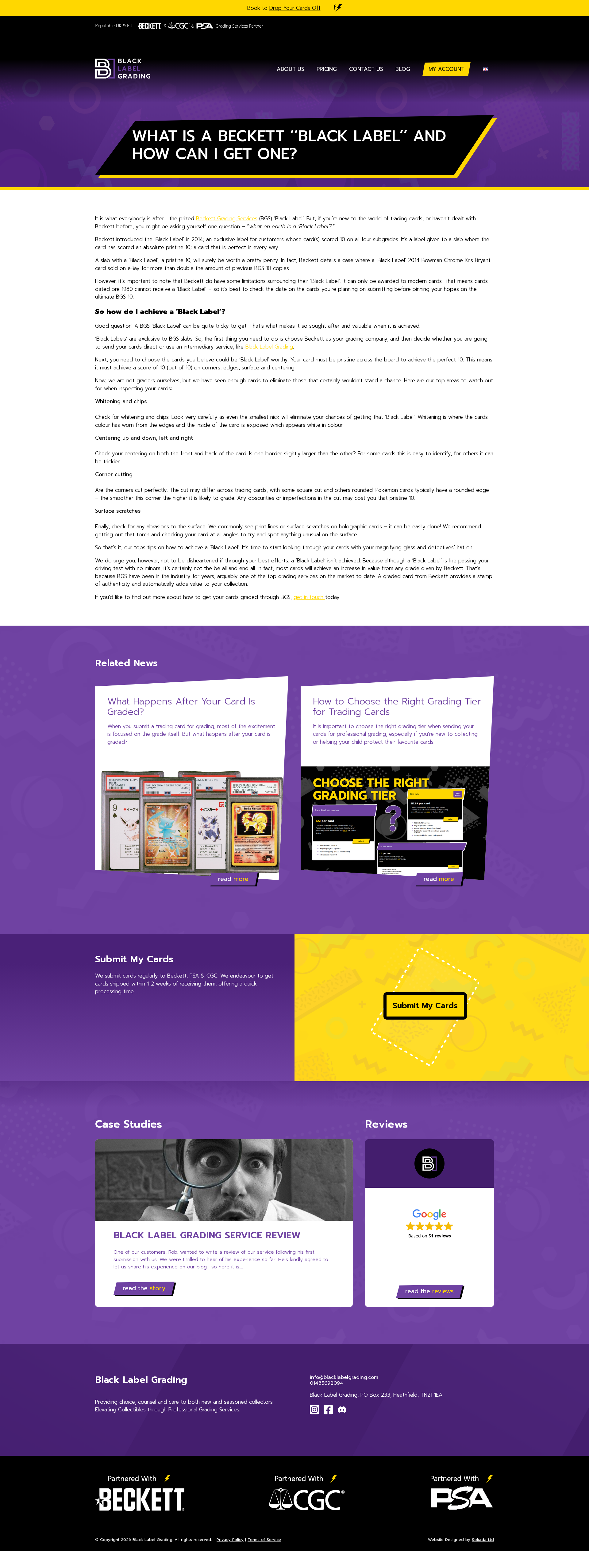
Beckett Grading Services (226, 218)
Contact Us (366, 69)
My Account (446, 69)
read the (144, 1288)
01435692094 (326, 1383)
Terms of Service (264, 1539)
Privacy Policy (230, 1539)
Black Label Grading (269, 347)
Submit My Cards (425, 1006)
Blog (402, 69)
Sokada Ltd (483, 1539)
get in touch (309, 597)
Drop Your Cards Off (295, 8)
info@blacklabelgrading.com (344, 1377)
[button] (429, 1223)
